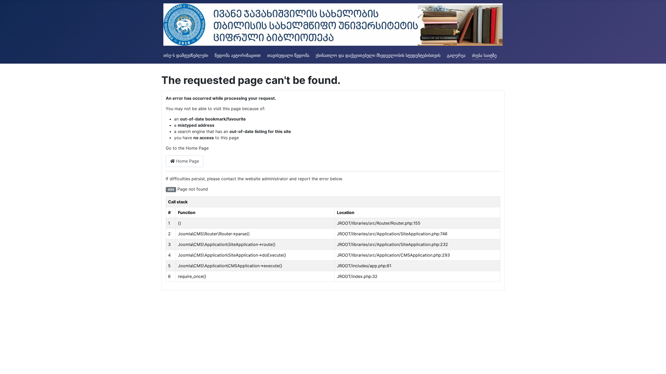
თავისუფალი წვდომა (288, 55)
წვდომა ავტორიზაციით (238, 55)
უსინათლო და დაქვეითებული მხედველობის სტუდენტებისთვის (378, 55)
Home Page (187, 161)
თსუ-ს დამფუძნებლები (185, 55)
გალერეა (456, 55)
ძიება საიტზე (484, 55)
